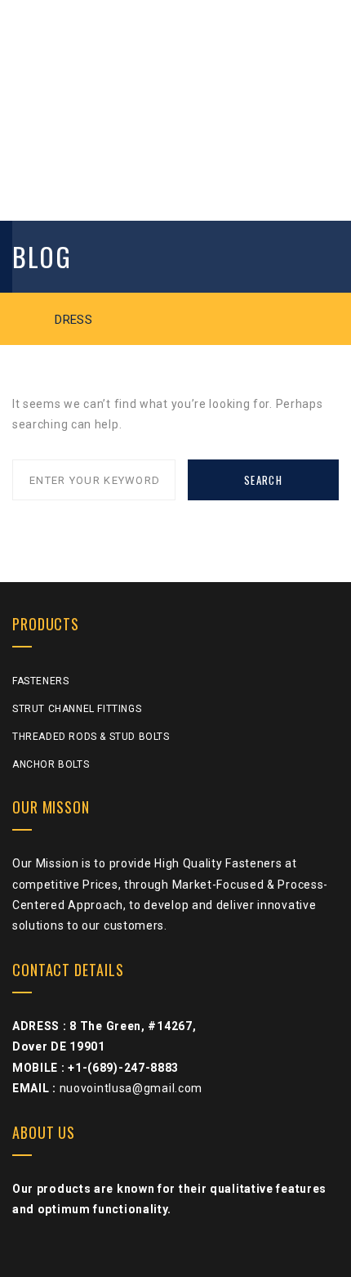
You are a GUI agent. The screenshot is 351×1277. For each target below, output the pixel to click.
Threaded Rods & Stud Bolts (91, 736)
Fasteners (40, 681)
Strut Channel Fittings (76, 709)
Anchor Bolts (50, 764)
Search (263, 480)
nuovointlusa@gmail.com (131, 1088)
